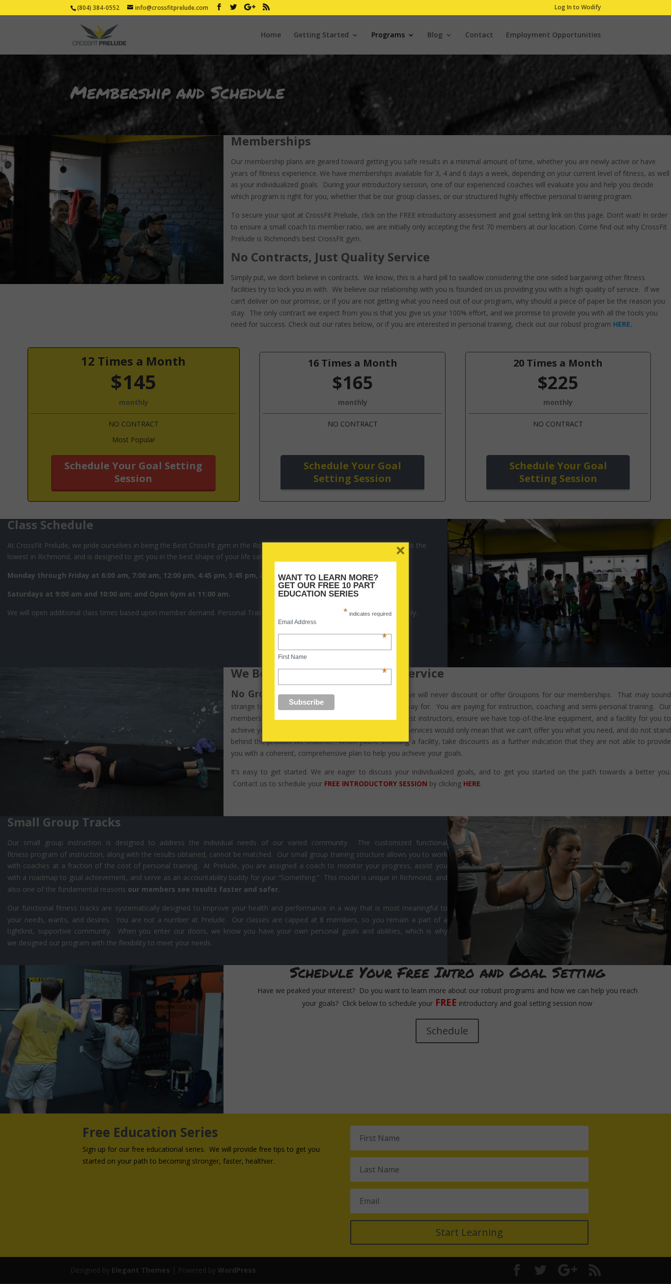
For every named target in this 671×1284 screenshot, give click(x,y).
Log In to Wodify (578, 7)
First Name (332, 657)
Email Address (332, 622)
